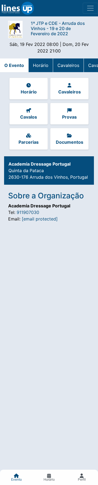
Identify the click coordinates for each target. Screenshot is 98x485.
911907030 (28, 212)
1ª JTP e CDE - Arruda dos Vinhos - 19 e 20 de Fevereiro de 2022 (58, 28)
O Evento (14, 65)
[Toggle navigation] (90, 8)
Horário (40, 65)
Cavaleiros (68, 65)
